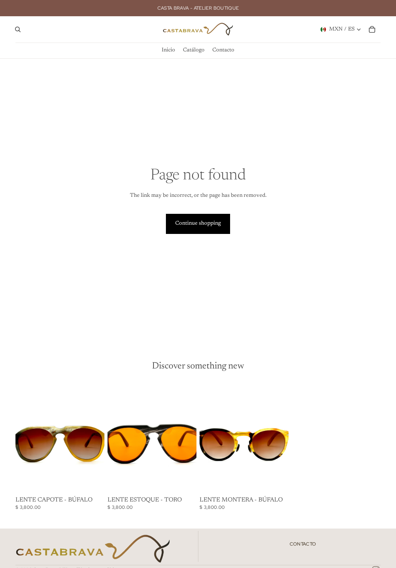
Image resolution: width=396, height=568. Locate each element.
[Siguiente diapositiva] (95, 437)
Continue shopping (198, 223)
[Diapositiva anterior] (23, 437)
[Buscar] (17, 29)
